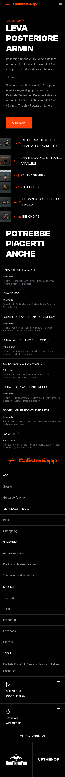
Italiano (55, 664)
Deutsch (31, 664)
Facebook (9, 631)
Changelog (10, 531)
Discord (8, 642)
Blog (6, 519)
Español (19, 664)
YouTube (9, 597)
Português (9, 670)
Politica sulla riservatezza (19, 564)
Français (44, 664)
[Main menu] (60, 4)
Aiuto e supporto (13, 553)
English (8, 664)
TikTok (7, 608)
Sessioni (8, 486)
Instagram (9, 619)
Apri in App (19, 122)
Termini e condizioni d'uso (19, 575)
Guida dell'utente (14, 497)
